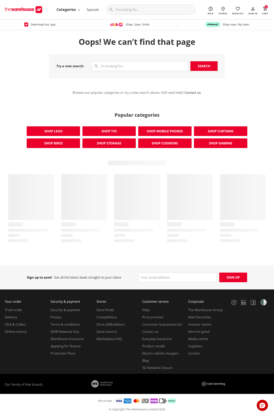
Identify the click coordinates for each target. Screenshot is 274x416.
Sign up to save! (39, 277)
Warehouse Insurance (67, 339)
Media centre (198, 339)
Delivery (11, 317)
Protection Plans (63, 353)
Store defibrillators (110, 324)
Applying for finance (66, 346)
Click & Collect (15, 324)
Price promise (152, 317)
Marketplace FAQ (109, 339)
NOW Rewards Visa (65, 331)
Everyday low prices (157, 339)
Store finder (105, 310)
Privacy (56, 317)
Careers (194, 353)
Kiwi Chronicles (199, 317)
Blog (145, 360)
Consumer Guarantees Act (162, 324)
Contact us (193, 92)
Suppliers (195, 346)
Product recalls (153, 346)
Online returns (16, 331)
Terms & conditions (65, 324)
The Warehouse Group (205, 310)
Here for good (198, 331)
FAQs (146, 310)
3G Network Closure (157, 368)
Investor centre (199, 324)
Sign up (233, 277)
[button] (252, 10)
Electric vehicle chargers (160, 353)
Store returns (106, 331)
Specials (93, 9)
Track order (13, 310)
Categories (67, 9)
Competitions (106, 317)
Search (204, 66)
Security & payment (65, 310)
